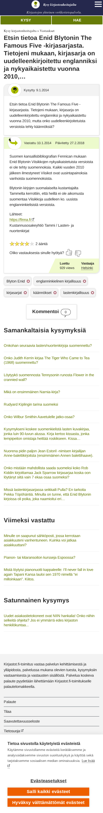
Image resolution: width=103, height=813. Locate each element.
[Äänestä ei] (77, 253)
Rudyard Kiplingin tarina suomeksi (31, 404)
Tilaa (7, 711)
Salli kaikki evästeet (48, 791)
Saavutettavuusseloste (22, 721)
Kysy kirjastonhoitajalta (20, 30)
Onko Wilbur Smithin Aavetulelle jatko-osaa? (39, 417)
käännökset (42, 292)
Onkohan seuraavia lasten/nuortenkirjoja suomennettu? (48, 345)
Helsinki (87, 268)
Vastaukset (47, 30)
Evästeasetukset (48, 780)
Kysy (26, 20)
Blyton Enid (15, 281)
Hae (77, 20)
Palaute (10, 702)
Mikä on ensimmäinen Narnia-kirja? (32, 392)
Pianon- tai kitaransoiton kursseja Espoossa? (39, 557)
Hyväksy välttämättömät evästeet (48, 802)
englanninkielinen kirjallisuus (58, 281)
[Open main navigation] (98, 4)
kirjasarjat (14, 292)
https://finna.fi (20, 219)
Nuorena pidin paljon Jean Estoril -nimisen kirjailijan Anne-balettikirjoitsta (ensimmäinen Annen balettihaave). (48, 453)
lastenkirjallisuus (76, 292)
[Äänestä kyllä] (69, 252)
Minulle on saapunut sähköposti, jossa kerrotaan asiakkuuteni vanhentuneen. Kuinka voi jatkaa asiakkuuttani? (42, 540)
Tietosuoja (12, 731)
